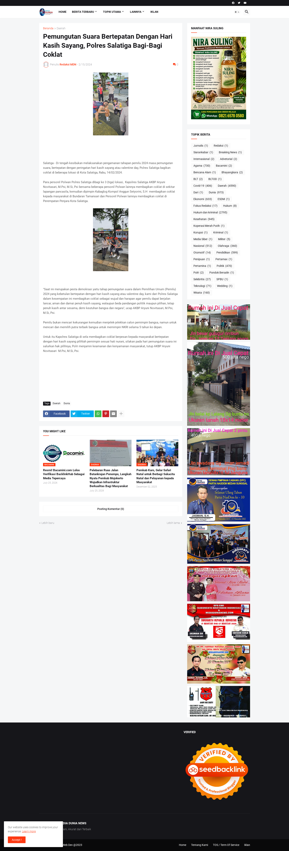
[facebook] (233, 3)
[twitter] (239, 3)
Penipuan (201, 259)
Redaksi (221, 145)
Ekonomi (202, 199)
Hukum (230, 205)
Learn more (29, 831)
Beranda (48, 28)
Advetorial (228, 159)
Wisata (201, 292)
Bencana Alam (204, 172)
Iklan (154, 11)
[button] (237, 12)
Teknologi (202, 285)
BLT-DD (215, 179)
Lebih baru (47, 522)
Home (62, 11)
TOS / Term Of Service (226, 844)
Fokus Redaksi (205, 205)
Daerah (61, 28)
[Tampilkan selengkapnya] (121, 413)
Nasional (202, 245)
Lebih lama (173, 522)
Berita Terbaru (83, 11)
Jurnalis (200, 145)
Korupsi (200, 232)
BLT (198, 179)
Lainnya (135, 11)
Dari (198, 192)
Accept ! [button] (17, 839)
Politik (224, 265)
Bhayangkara (232, 172)
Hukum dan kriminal (210, 212)
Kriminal (220, 232)
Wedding (224, 285)
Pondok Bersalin (221, 272)
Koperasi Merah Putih (209, 225)
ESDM (224, 199)
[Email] (113, 413)
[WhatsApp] (98, 413)
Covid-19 (202, 185)
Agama (201, 165)
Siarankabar (203, 152)
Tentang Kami (199, 844)
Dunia (67, 403)
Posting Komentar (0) (110, 508)
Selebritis (202, 279)
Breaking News (230, 152)
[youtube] (245, 3)
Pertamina (202, 265)
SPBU (222, 279)
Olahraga (227, 245)
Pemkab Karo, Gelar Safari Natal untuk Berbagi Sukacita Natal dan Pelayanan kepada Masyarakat (155, 476)
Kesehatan (203, 219)
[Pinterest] (105, 413)
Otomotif (202, 252)
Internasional (203, 159)
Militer (224, 239)
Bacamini (224, 165)
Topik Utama (112, 11)
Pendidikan (227, 252)
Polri (198, 272)
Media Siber (202, 239)
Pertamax (223, 259)
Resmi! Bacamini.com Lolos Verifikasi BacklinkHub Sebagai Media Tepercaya (64, 474)
